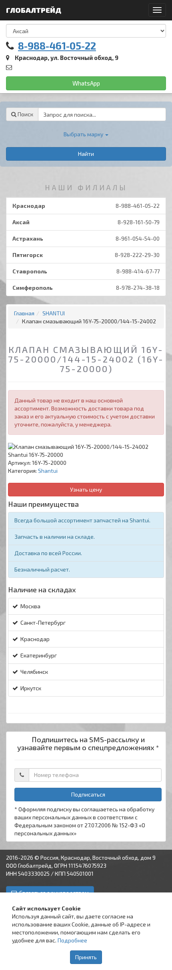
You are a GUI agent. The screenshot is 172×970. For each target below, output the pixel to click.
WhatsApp (86, 83)
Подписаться (88, 794)
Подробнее (72, 940)
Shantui (48, 470)
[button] (86, 134)
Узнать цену (86, 489)
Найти (86, 153)
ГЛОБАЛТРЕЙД (34, 10)
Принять (86, 957)
